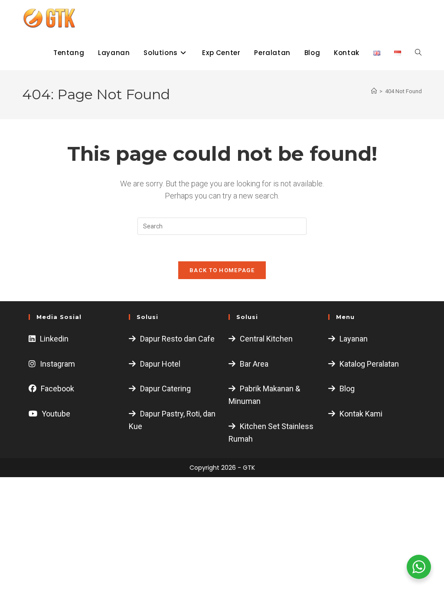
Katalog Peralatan (369, 363)
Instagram (57, 363)
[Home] (374, 91)
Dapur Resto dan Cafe (177, 338)
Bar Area (254, 363)
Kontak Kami (361, 413)
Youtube (56, 413)
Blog (347, 388)
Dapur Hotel (160, 363)
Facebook (57, 388)
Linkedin (54, 338)
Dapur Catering (165, 388)
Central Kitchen (266, 338)
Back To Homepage (222, 270)
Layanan (354, 338)
